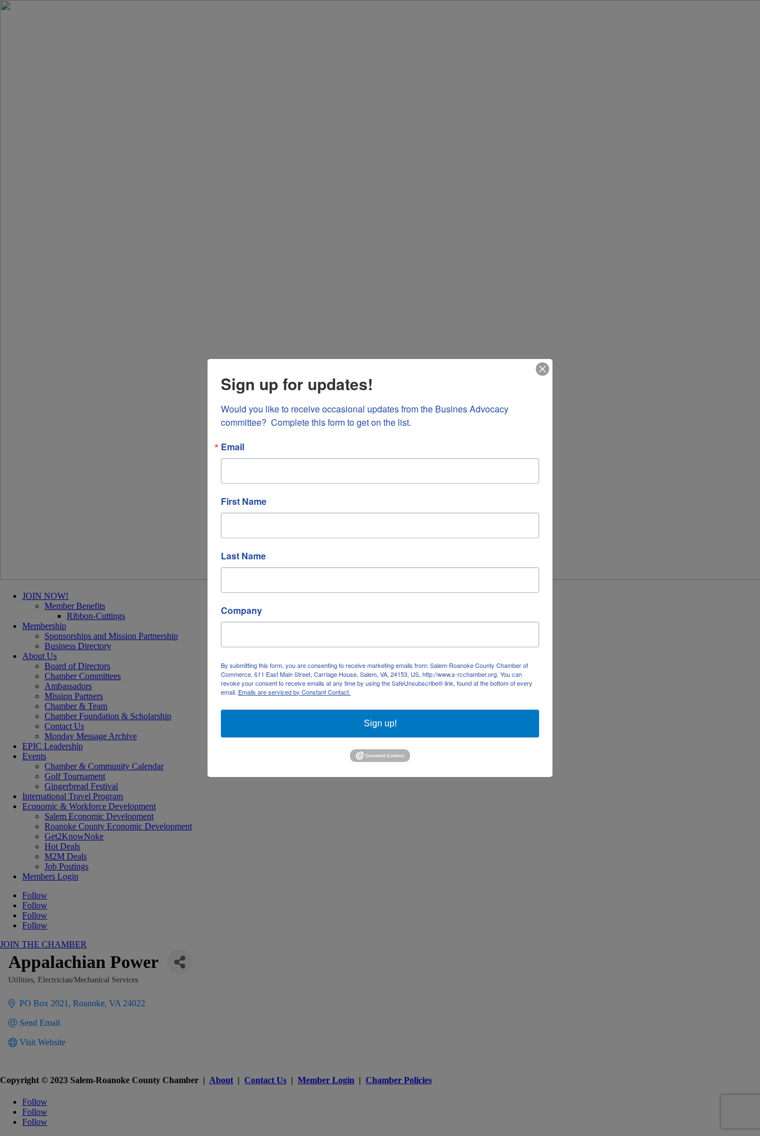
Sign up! (380, 723)
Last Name (243, 556)
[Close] (542, 369)
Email (232, 446)
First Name (244, 501)
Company (241, 610)
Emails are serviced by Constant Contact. (294, 691)
